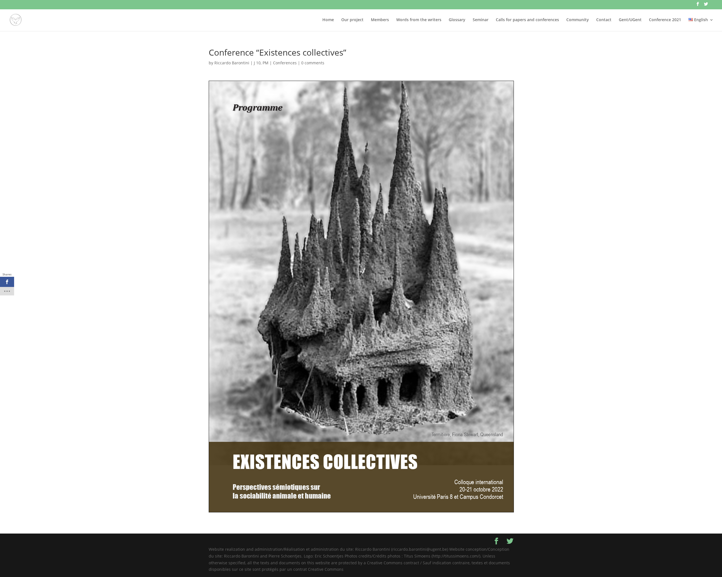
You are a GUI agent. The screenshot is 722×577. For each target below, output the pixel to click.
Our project (352, 20)
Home (328, 20)
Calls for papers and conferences (527, 20)
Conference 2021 (665, 20)
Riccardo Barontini (231, 62)
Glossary (457, 20)
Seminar (480, 20)
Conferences (285, 62)
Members (380, 20)
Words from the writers (418, 20)
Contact (603, 20)
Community (577, 20)
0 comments (312, 62)
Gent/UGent (630, 20)
